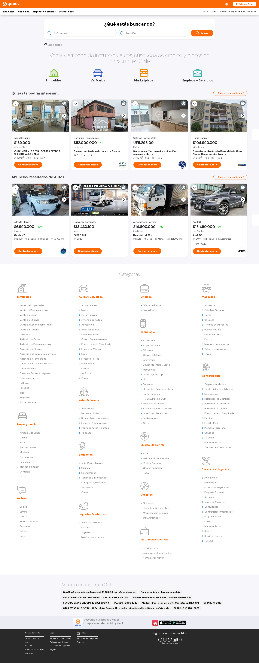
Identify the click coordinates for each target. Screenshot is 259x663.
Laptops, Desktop (153, 374)
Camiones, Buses (90, 334)
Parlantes (148, 384)
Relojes (23, 531)
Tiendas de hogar (29, 466)
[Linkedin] (174, 639)
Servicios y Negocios (215, 469)
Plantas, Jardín (28, 447)
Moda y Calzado (29, 521)
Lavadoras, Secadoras (155, 413)
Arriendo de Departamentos (35, 344)
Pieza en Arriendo (29, 378)
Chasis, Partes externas (94, 339)
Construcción (211, 376)
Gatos (207, 314)
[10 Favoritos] (194, 103)
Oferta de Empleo (152, 305)
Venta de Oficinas (29, 319)
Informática (149, 360)
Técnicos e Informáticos (94, 477)
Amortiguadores (90, 329)
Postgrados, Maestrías (93, 482)
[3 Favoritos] (16, 187)
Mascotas (208, 297)
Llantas (85, 368)
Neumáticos (87, 363)
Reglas (53, 649)
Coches (85, 527)
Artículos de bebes (91, 522)
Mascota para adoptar (217, 344)
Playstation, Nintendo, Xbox (158, 389)
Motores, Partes (90, 358)
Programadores (213, 516)
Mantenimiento (212, 442)
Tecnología (147, 332)
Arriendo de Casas (30, 339)
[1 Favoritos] (135, 103)
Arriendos (25, 334)
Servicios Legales (213, 536)
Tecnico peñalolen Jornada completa (160, 592)
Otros (23, 476)
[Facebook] (160, 639)
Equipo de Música (91, 349)
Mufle (84, 354)
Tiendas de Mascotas (216, 324)
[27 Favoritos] (16, 103)
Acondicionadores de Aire (157, 408)
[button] (64, 115)
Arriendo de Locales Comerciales (38, 354)
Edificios (24, 383)
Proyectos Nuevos (30, 402)
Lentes (23, 516)
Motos (85, 310)
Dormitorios (26, 457)
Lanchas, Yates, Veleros (94, 423)
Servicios (209, 432)
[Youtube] (179, 639)
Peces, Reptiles (212, 334)
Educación (86, 454)
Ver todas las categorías (87, 638)
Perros (208, 339)
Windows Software (153, 403)
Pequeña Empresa (214, 492)
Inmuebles (8, 11)
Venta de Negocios (214, 502)
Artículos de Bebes (30, 432)
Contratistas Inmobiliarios (218, 389)
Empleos (146, 297)
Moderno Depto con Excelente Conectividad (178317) (170, 603)
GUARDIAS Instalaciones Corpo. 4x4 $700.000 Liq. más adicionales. (99, 592)
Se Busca (86, 373)
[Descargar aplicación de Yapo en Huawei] (155, 622)
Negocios (25, 397)
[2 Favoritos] (135, 187)
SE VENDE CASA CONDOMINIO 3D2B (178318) (86, 603)
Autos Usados (89, 305)
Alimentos (209, 305)
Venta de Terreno (29, 329)
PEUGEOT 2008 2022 (125, 603)
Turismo (208, 540)
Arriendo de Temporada (33, 358)
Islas (22, 392)
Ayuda (28, 642)
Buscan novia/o (212, 329)
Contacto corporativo (34, 649)
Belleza (22, 498)
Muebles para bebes (92, 537)
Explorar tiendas (210, 11)
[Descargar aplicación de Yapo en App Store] (165, 623)
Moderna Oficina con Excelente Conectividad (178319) (162, 597)
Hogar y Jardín (27, 424)
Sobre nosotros (32, 638)
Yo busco (86, 432)
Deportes (146, 494)
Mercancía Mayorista (154, 539)
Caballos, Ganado (214, 310)
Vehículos (23, 11)
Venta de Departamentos (34, 310)
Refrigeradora (150, 418)
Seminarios (87, 487)
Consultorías (211, 506)
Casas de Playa (28, 368)
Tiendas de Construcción (218, 447)
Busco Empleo (150, 310)
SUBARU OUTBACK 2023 (186, 608)
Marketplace (66, 11)
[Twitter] (169, 639)
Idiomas (85, 468)
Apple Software (151, 345)
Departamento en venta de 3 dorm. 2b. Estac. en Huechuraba (95, 597)
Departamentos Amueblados (36, 363)
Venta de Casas (28, 314)
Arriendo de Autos (91, 319)
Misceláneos (211, 394)
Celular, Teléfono (152, 355)
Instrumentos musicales (156, 458)
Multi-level (210, 482)
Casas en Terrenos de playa (35, 373)
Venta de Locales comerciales (36, 324)
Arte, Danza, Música (92, 463)
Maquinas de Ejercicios (155, 512)
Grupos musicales (152, 468)
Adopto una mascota (216, 349)
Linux (146, 379)
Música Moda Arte (152, 445)
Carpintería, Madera (215, 384)
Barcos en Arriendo (92, 413)
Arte (145, 453)
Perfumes (25, 526)
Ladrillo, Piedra (212, 423)
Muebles (24, 452)
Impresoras (149, 369)
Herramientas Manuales (217, 403)
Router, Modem (151, 394)
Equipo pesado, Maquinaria (96, 344)
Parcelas (24, 387)
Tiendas (80, 642)
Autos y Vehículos (91, 297)
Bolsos (23, 506)
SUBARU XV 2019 (212, 603)
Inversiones (210, 477)
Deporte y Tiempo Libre (156, 508)
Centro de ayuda (248, 11)
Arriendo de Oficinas (31, 349)
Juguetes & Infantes (92, 514)
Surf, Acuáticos (151, 517)
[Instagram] (165, 639)
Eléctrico (209, 418)
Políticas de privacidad (60, 642)
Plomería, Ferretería (215, 427)
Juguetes (86, 532)
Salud (207, 531)
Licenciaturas (88, 472)
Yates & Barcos (89, 400)
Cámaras (148, 350)
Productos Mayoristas (216, 487)
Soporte (28, 646)
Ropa (22, 536)
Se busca (25, 462)
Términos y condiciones (60, 638)
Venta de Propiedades (32, 305)
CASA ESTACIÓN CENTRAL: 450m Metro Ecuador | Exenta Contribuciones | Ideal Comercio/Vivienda (116, 608)
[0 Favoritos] (75, 187)
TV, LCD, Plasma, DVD (154, 398)
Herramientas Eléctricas (217, 398)
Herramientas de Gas (216, 408)
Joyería (24, 511)
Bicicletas (148, 503)
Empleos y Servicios (44, 11)
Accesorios (87, 324)
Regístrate (29, 653)
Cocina (23, 437)
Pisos (22, 442)
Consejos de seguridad (229, 11)
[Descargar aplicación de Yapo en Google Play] (179, 623)
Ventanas (25, 471)
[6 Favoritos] (75, 103)
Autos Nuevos (89, 314)
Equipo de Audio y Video (156, 364)
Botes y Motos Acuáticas (95, 418)
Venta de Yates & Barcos (95, 427)
